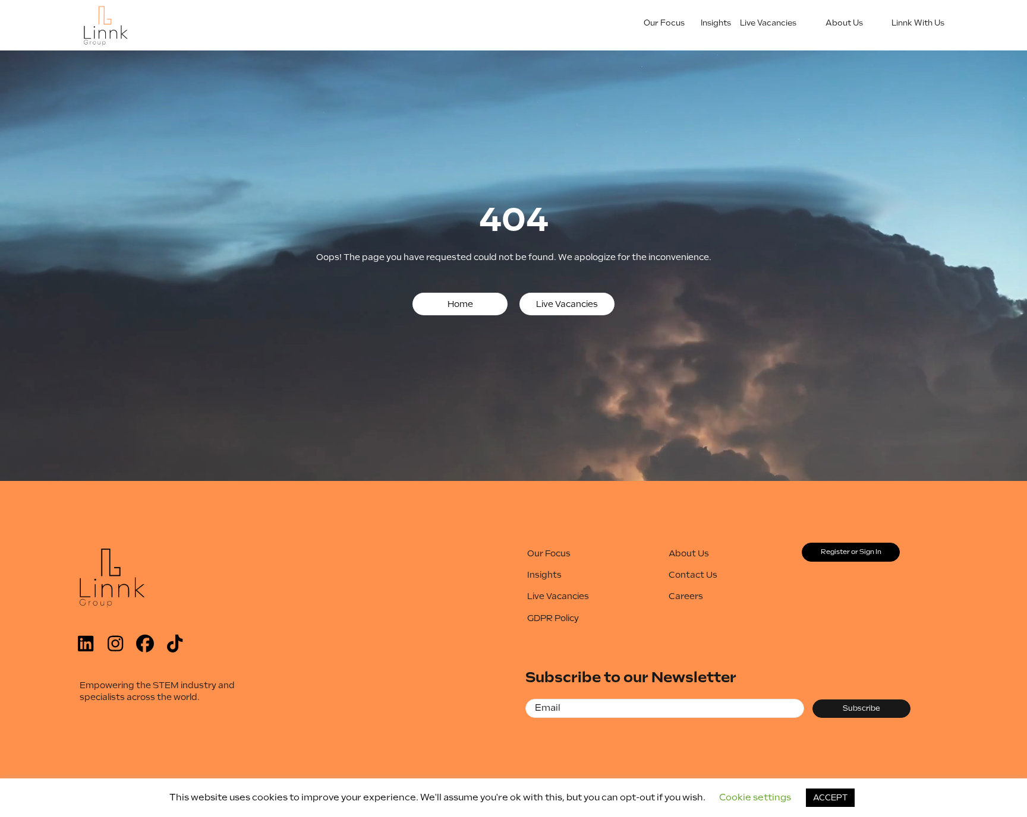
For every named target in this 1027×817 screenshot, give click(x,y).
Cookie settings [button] (755, 797)
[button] (460, 304)
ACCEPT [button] (830, 797)
